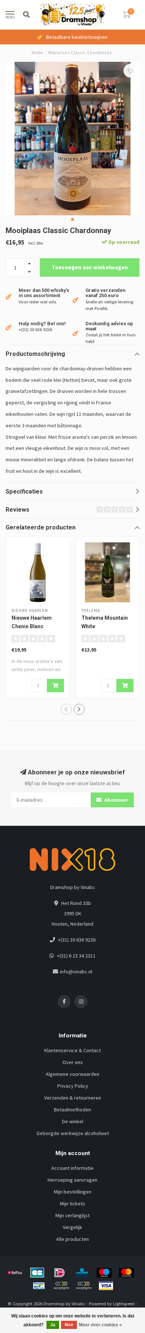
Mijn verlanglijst (72, 1215)
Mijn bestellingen (72, 1191)
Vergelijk (72, 1227)
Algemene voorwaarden (72, 1074)
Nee (69, 1324)
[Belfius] (15, 1272)
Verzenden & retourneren (72, 1097)
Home (37, 52)
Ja (52, 1324)
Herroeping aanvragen (72, 1180)
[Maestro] (104, 1272)
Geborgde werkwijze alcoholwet (72, 1133)
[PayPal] (61, 1285)
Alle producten (72, 1239)
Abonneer (115, 800)
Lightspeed (124, 1303)
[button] (72, 219)
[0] (126, 15)
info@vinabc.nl (76, 971)
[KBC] (81, 1272)
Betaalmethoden (72, 1109)
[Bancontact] (39, 1285)
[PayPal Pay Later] (83, 1285)
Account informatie (72, 1168)
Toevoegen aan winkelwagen (90, 267)
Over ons (72, 1062)
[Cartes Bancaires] (37, 1272)
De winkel (72, 1121)
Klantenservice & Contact (72, 1050)
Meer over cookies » (100, 1324)
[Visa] (106, 1285)
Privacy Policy (72, 1086)
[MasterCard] (126, 1272)
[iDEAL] (59, 1272)
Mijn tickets (72, 1203)
